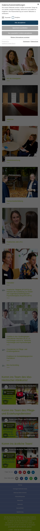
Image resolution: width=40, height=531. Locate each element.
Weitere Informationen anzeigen (20, 35)
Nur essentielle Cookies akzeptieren (20, 31)
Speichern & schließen (20, 26)
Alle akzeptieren (20, 21)
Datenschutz (35, 39)
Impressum (28, 39)
